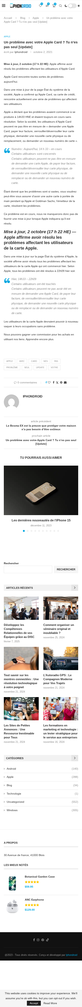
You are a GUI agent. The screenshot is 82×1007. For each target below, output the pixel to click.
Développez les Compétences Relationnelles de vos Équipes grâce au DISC (19, 630)
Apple (36, 18)
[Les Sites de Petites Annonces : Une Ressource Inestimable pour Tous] (21, 708)
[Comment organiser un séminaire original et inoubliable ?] (60, 608)
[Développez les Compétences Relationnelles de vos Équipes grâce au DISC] (21, 608)
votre (54, 367)
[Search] (60, 5)
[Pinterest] (42, 940)
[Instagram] (38, 940)
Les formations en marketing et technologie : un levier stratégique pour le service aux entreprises (60, 731)
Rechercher (11, 563)
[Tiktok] (47, 940)
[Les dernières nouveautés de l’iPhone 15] (41, 490)
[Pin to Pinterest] (61, 382)
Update (40, 367)
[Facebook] (34, 940)
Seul (27, 367)
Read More (50, 1003)
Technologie (42, 793)
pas (56, 361)
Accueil (8, 18)
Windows (42, 810)
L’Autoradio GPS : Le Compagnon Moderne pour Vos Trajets (57, 679)
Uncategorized (42, 801)
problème (12, 367)
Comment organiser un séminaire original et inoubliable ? (58, 628)
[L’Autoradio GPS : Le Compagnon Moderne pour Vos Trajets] (60, 658)
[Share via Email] (65, 382)
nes (45, 361)
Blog (22, 18)
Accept (34, 1003)
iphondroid (20, 51)
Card (34, 361)
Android (42, 768)
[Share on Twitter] (57, 382)
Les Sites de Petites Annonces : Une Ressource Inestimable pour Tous (19, 731)
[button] (7, 498)
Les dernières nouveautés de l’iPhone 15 (41, 520)
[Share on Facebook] (53, 382)
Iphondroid (71, 955)
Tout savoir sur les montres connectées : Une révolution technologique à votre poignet (21, 681)
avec (22, 361)
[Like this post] (49, 382)
